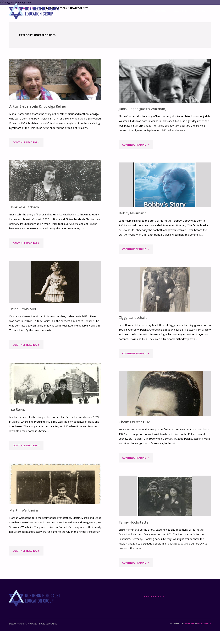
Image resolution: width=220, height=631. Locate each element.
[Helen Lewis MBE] (55, 282)
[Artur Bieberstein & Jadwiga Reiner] (55, 79)
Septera (190, 623)
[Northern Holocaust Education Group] (34, 11)
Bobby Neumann (133, 213)
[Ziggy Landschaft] (165, 289)
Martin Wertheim (23, 510)
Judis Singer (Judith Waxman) (142, 108)
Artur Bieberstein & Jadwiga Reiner (37, 106)
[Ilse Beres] (55, 383)
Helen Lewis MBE (23, 308)
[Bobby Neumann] (165, 184)
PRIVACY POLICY (154, 596)
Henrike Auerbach (24, 207)
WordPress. (204, 623)
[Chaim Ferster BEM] (165, 393)
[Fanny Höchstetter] (165, 496)
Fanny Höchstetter (134, 522)
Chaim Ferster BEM (134, 421)
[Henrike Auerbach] (55, 180)
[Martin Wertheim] (55, 483)
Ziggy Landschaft (133, 317)
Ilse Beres (17, 409)
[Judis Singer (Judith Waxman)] (165, 81)
